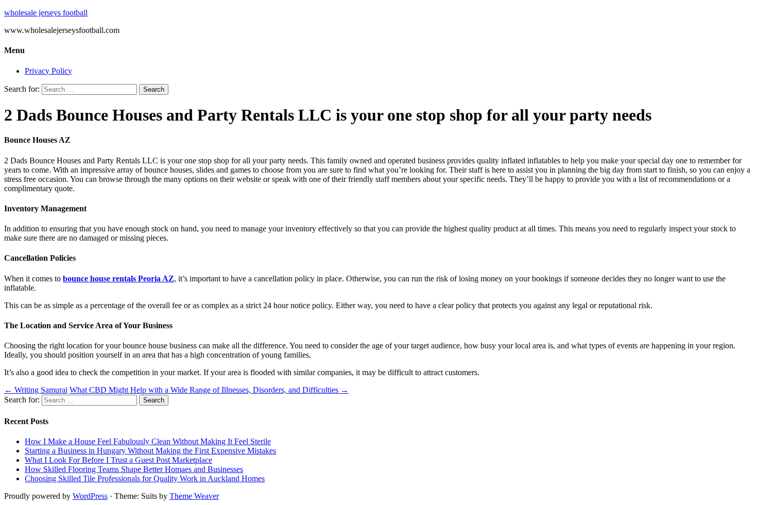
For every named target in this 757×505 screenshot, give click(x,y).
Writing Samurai (35, 389)
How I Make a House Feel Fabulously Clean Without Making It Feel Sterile (148, 441)
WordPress (90, 496)
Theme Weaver (194, 496)
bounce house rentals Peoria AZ (118, 278)
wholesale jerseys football (46, 12)
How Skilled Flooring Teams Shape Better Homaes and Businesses (134, 469)
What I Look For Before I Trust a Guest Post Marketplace (118, 460)
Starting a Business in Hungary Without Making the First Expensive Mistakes (150, 450)
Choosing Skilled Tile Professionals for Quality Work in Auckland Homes (145, 478)
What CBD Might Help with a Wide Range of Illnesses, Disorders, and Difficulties (209, 389)
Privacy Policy (48, 70)
